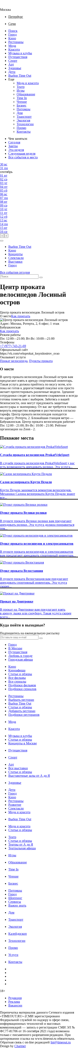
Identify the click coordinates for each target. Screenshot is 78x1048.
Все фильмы (17, 678)
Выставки (15, 261)
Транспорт (24, 116)
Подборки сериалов (22, 689)
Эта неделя (16, 150)
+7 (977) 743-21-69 (13, 346)
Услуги (13, 955)
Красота (14, 49)
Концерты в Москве (22, 743)
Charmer (20, 1046)
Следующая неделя (21, 153)
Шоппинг (15, 898)
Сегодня (14, 142)
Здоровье (14, 68)
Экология (23, 120)
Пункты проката (41, 361)
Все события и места (23, 157)
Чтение (22, 101)
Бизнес (21, 105)
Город (12, 34)
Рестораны (16, 42)
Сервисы (14, 901)
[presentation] (2, 235)
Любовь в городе (20, 656)
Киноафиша (16, 670)
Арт (11, 64)
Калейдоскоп (17, 933)
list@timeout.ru (61, 1042)
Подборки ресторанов (24, 714)
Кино (12, 38)
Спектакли (16, 258)
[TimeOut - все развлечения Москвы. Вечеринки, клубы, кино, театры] (9, 6)
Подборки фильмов (22, 685)
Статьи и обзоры (20, 674)
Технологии (25, 124)
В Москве (15, 648)
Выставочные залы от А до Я (29, 775)
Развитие (14, 804)
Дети (11, 72)
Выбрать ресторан (21, 700)
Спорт (12, 60)
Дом (20, 113)
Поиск (12, 31)
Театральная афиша (22, 848)
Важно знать (17, 905)
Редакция (15, 998)
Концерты (15, 254)
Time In (22, 98)
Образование (26, 94)
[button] (1, 240)
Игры (21, 90)
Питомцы (23, 109)
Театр (21, 87)
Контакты (24, 131)
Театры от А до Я (20, 844)
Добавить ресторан (21, 711)
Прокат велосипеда (13, 361)
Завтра (13, 146)
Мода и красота (28, 83)
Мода (12, 45)
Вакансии (15, 1005)
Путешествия (17, 57)
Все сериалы (17, 681)
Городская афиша (20, 659)
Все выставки (18, 768)
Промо (21, 128)
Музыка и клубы (20, 53)
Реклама (14, 1001)
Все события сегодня (15, 272)
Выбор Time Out (19, 75)
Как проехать (20, 316)
